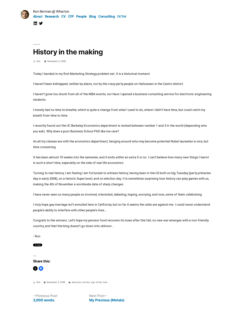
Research (52, 16)
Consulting (106, 16)
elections (76, 282)
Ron (38, 61)
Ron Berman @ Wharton (51, 11)
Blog (92, 16)
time (105, 282)
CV (63, 16)
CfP (71, 16)
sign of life (96, 282)
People (81, 16)
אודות (121, 16)
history (86, 282)
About (38, 16)
